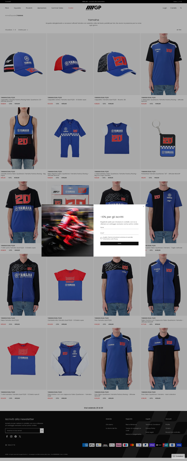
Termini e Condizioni (114, 237)
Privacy (116, 239)
